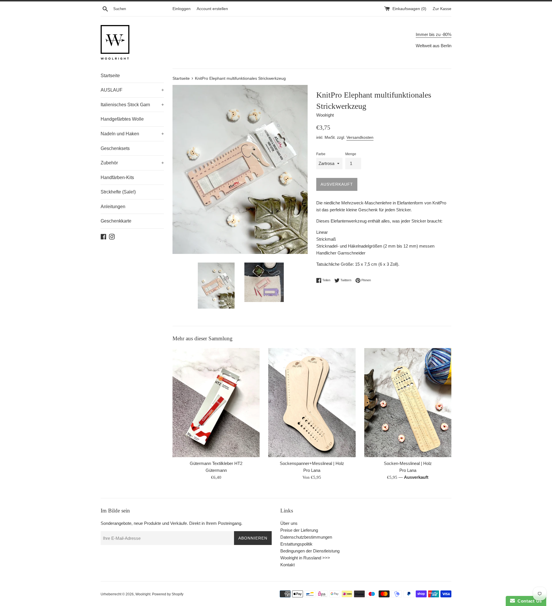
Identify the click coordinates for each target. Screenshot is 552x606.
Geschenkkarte (116, 221)
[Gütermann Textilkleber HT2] (216, 402)
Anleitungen (113, 206)
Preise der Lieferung (299, 530)
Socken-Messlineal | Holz (408, 463)
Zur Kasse (442, 9)
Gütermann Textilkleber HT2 (216, 463)
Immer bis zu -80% (433, 34)
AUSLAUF (132, 90)
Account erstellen (212, 9)
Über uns (289, 523)
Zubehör (132, 162)
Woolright (142, 594)
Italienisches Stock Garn (132, 104)
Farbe (320, 154)
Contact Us (528, 601)
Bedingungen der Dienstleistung (310, 550)
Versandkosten (359, 137)
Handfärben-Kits (117, 177)
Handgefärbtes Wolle (122, 119)
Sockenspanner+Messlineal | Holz (312, 463)
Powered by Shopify (167, 594)
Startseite (110, 75)
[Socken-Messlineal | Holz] (407, 402)
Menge (350, 154)
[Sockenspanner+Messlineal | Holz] (311, 402)
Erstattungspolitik (296, 544)
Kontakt (287, 564)
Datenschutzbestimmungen (306, 537)
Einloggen (181, 9)
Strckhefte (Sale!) (118, 191)
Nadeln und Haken (132, 133)
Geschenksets (115, 148)
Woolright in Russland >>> (305, 557)
